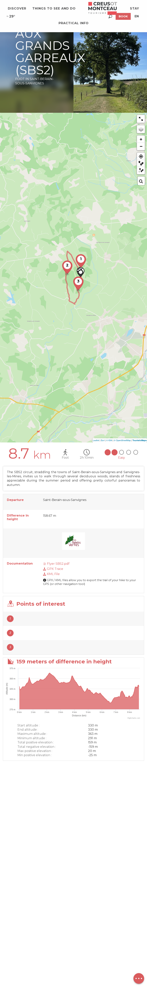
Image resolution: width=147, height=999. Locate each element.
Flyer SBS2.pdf (57, 563)
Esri (103, 440)
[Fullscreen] (140, 118)
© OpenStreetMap (122, 440)
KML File (53, 574)
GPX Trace (54, 569)
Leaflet (96, 440)
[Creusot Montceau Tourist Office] (102, 8)
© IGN (109, 440)
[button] (110, 16)
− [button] (141, 146)
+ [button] (141, 139)
